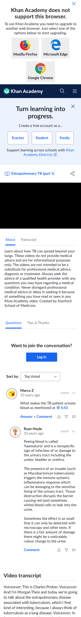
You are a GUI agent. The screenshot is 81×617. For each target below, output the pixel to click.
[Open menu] (74, 91)
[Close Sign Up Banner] (72, 106)
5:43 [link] (64, 408)
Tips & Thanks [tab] (38, 323)
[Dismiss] (73, 3)
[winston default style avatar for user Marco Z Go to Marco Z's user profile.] (10, 393)
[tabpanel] (40, 276)
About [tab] (10, 240)
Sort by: (12, 376)
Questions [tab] (13, 323)
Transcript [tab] (28, 240)
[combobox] (40, 376)
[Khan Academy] (21, 91)
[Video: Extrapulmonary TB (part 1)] (40, 206)
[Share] (72, 173)
